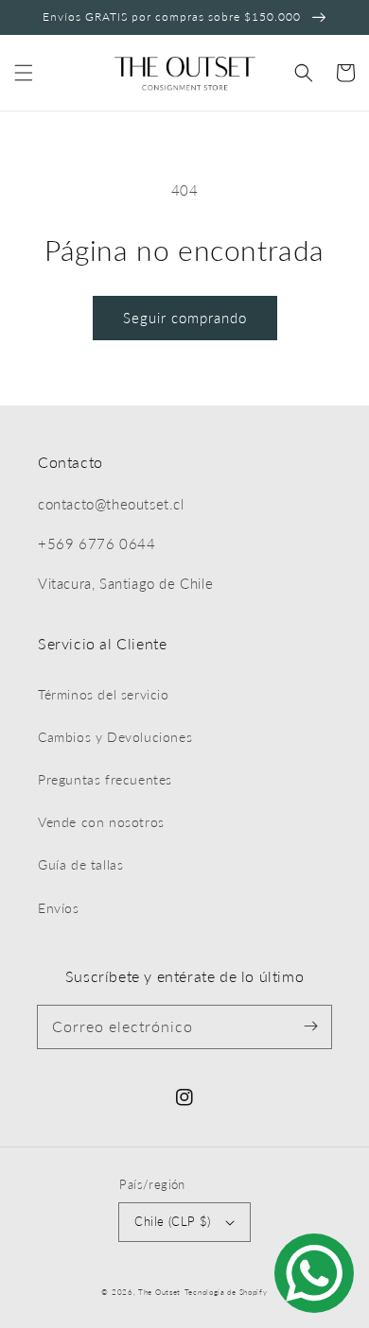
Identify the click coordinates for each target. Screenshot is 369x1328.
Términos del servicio (103, 694)
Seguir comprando (185, 317)
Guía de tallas (80, 864)
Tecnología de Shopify (226, 1292)
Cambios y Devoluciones (115, 737)
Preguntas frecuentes (105, 779)
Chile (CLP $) (172, 1221)
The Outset (159, 1292)
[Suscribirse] (310, 1026)
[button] (23, 73)
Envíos (58, 908)
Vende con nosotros (101, 822)
